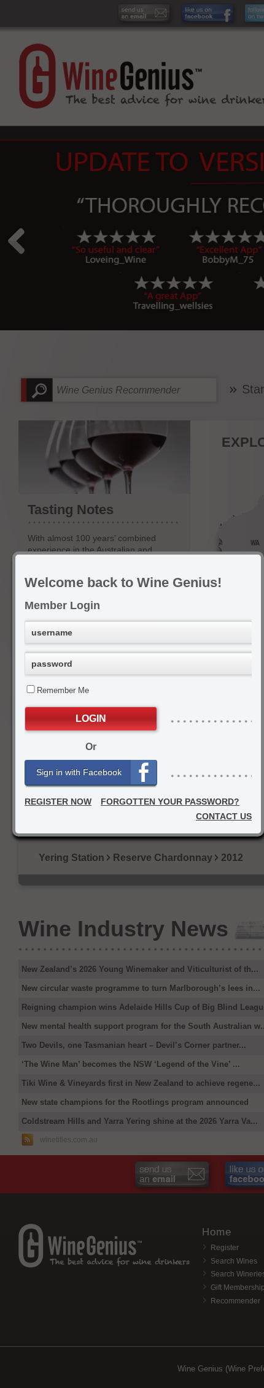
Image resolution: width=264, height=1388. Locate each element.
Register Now (58, 801)
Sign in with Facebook (79, 772)
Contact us (224, 816)
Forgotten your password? (170, 801)
